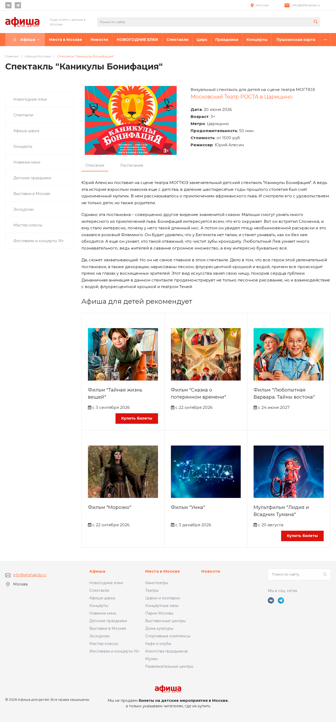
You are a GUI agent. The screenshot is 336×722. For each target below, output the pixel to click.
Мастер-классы (103, 643)
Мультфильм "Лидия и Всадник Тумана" (281, 510)
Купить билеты (136, 418)
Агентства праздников (166, 651)
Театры (152, 590)
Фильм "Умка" (188, 507)
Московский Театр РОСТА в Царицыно (241, 97)
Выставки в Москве (107, 628)
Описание (94, 165)
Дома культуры (159, 628)
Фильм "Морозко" (109, 507)
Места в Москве (162, 571)
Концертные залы (161, 605)
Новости (210, 571)
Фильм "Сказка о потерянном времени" (198, 393)
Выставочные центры (165, 620)
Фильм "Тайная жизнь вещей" (115, 393)
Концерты (98, 605)
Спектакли (99, 590)
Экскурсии (99, 636)
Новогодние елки (106, 582)
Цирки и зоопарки (162, 598)
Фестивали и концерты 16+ (114, 651)
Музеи (151, 658)
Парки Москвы (159, 613)
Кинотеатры (156, 582)
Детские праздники (108, 620)
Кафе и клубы (158, 643)
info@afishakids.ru (306, 5)
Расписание (131, 165)
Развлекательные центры (169, 666)
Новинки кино (102, 613)
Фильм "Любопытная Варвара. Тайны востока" (284, 393)
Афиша (97, 571)
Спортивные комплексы (167, 636)
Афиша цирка (102, 598)
